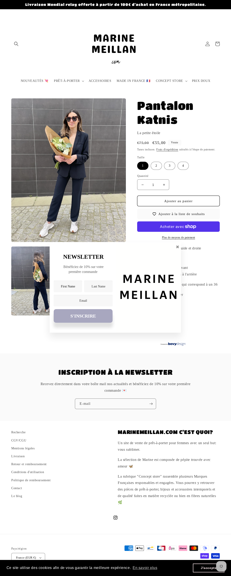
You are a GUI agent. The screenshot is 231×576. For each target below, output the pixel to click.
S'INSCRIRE (83, 315)
